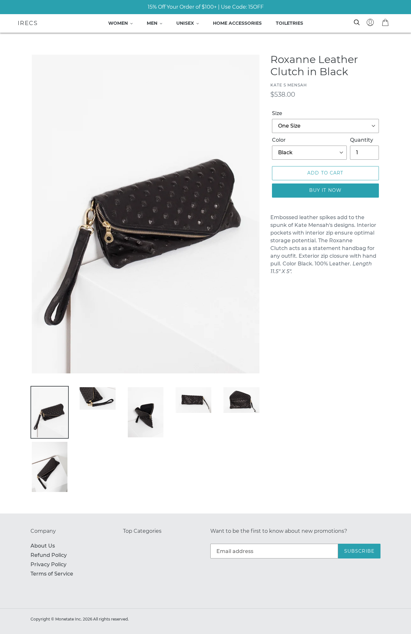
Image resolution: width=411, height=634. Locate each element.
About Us (43, 546)
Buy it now (325, 190)
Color (279, 140)
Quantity (361, 140)
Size (277, 113)
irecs (28, 23)
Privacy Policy (48, 564)
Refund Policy (49, 555)
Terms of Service (52, 574)
